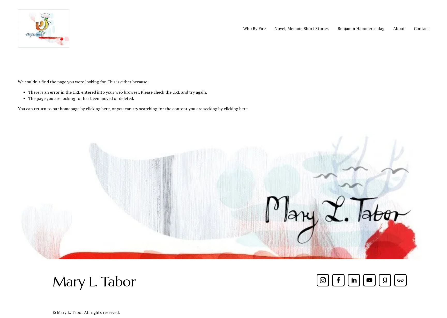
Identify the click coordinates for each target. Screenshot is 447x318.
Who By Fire (254, 28)
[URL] (400, 280)
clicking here (98, 109)
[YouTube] (369, 280)
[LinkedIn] (354, 280)
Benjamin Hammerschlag (361, 28)
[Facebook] (338, 280)
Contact (421, 28)
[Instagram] (323, 280)
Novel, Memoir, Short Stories (301, 28)
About (399, 28)
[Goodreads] (385, 280)
